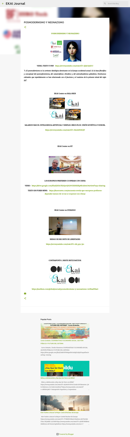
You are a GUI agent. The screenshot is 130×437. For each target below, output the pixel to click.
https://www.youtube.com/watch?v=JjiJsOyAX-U (74, 66)
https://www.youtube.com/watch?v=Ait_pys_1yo (65, 244)
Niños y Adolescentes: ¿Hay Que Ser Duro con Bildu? (58, 378)
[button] (25, 27)
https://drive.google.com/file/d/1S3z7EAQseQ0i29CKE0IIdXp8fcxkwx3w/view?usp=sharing (68, 186)
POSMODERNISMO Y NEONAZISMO (65, 33)
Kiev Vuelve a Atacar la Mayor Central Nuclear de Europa (59, 412)
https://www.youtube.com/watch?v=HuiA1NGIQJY (65, 130)
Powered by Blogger (66, 434)
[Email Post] (25, 294)
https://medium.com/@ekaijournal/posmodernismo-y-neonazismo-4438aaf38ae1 (65, 289)
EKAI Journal (15, 3)
